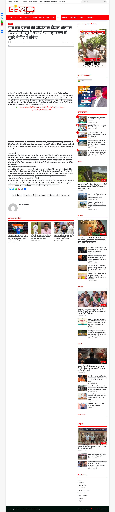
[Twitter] (2, 18)
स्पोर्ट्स (10, 24)
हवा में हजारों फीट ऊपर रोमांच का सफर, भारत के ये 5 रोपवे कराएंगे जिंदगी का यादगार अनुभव (97, 196)
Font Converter (83, 495)
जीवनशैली (64, 17)
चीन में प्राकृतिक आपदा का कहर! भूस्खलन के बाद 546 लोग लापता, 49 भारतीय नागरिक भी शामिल (97, 152)
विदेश (21, 17)
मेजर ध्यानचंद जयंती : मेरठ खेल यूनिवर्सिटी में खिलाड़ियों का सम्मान (96, 119)
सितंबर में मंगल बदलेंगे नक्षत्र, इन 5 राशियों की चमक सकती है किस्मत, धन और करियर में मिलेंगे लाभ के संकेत (97, 258)
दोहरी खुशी (17, 195)
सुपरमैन (66, 195)
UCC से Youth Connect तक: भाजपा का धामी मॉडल (96, 404)
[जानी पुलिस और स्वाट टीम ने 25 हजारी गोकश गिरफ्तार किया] (82, 456)
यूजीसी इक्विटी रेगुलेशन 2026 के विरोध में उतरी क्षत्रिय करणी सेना (97, 126)
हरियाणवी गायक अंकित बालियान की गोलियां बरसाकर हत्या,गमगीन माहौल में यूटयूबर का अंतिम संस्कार (97, 464)
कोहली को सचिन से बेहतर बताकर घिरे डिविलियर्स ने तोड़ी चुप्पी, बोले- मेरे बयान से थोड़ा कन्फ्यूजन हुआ (64, 236)
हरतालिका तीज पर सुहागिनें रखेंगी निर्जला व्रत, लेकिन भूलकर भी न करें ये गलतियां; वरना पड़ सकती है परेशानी (92, 240)
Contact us (62, 1)
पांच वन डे (42, 195)
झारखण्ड (41, 17)
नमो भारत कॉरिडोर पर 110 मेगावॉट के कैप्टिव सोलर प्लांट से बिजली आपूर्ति (97, 134)
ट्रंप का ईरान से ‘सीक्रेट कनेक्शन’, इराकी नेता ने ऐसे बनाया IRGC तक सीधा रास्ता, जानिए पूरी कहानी (91, 368)
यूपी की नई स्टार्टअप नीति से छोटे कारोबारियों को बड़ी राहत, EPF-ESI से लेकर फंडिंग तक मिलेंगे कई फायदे (97, 378)
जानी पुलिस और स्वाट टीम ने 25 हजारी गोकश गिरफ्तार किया (97, 455)
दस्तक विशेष (73, 17)
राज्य (53, 17)
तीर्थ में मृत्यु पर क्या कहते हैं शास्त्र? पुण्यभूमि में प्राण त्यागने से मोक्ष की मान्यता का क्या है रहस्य (97, 249)
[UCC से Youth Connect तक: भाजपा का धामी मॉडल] (82, 406)
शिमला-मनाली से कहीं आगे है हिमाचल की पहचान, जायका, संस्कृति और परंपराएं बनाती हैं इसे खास (97, 204)
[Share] (2, 31)
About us (81, 482)
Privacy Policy (82, 485)
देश (15, 17)
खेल (58, 17)
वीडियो (81, 17)
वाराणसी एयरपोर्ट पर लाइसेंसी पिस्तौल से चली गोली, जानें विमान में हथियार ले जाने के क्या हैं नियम (97, 387)
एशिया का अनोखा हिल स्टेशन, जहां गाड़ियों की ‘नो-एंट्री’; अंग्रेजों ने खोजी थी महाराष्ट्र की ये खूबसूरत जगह (92, 186)
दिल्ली (47, 17)
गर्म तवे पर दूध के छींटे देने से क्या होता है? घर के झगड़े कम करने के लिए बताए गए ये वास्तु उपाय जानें (97, 267)
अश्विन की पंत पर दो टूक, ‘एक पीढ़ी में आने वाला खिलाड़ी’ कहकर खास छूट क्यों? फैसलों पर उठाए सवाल (41, 236)
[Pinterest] (2, 24)
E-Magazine (82, 493)
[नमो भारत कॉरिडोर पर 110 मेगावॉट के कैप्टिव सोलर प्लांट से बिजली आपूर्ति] (82, 135)
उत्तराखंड (35, 17)
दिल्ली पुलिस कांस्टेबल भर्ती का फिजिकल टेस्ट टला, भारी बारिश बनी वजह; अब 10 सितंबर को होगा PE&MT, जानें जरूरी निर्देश (97, 333)
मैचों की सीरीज (54, 195)
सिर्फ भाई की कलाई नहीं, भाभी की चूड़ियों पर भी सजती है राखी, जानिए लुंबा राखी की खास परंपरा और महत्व (97, 276)
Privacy (35, 1)
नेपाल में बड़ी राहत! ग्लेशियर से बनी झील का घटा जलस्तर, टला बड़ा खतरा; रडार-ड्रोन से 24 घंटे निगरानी (96, 143)
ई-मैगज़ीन (89, 17)
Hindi (82, 80)
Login (80, 501)
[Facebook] (2, 14)
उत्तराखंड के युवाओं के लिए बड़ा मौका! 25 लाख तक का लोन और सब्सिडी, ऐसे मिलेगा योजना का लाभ (96, 396)
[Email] (2, 28)
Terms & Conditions (44, 1)
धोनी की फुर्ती (30, 195)
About (30, 1)
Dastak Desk (14, 42)
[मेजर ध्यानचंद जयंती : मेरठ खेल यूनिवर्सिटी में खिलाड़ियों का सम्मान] (82, 119)
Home (25, 1)
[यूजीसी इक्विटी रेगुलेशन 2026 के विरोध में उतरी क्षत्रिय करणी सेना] (82, 127)
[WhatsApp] (2, 21)
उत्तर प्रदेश (27, 17)
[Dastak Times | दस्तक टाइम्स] (21, 9)
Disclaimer (54, 1)
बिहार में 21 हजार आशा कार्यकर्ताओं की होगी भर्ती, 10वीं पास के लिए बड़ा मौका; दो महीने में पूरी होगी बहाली (92, 311)
